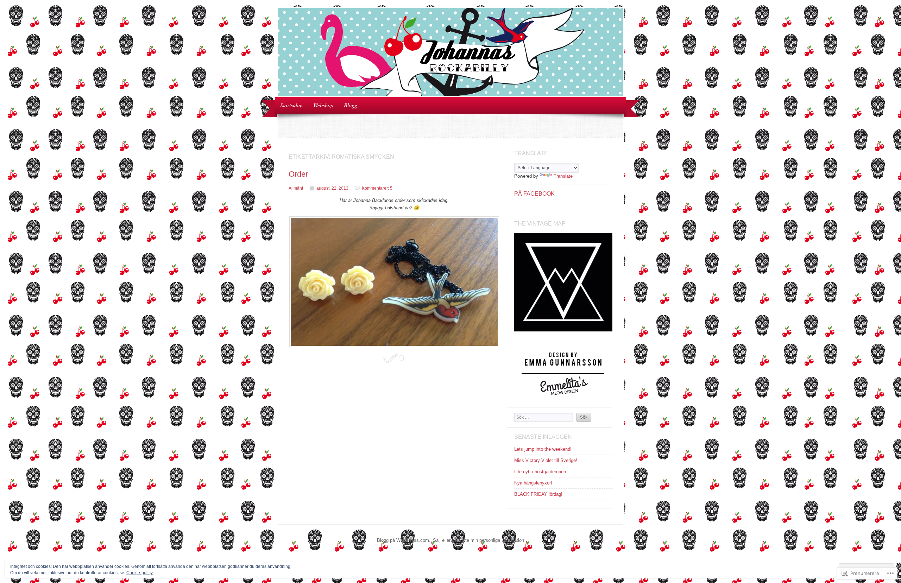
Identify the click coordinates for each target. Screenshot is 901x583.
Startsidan (291, 105)
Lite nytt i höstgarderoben (540, 471)
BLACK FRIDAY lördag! (538, 494)
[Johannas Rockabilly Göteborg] (450, 94)
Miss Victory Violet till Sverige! (545, 460)
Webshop (323, 105)
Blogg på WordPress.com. (403, 540)
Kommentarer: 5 (377, 188)
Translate (563, 176)
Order (298, 174)
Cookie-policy (139, 572)
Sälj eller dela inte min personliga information (478, 540)
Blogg (350, 105)
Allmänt (296, 188)
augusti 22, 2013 (332, 188)
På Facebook (534, 194)
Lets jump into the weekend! (543, 449)
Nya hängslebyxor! (533, 483)
